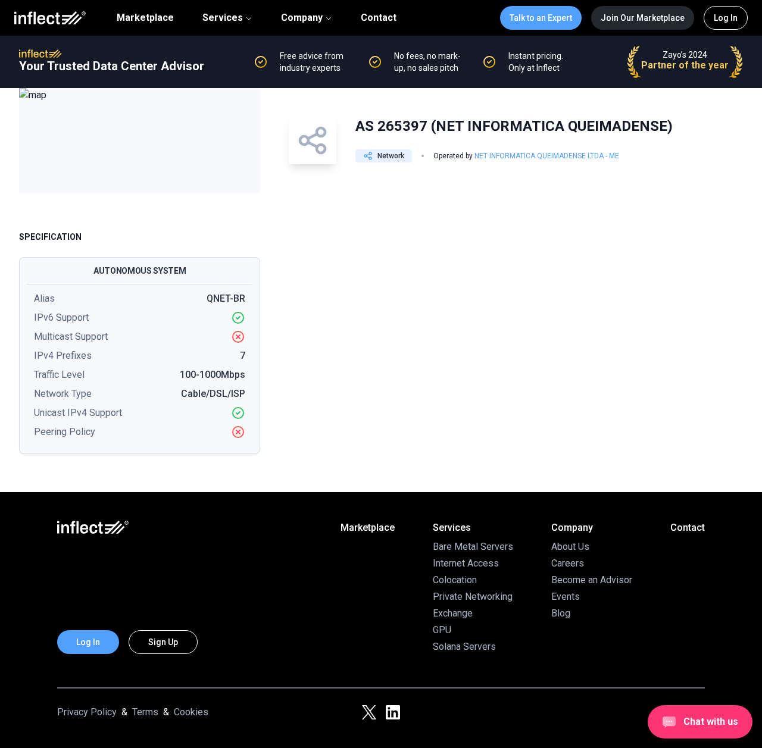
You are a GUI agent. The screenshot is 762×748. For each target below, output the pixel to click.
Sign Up (163, 642)
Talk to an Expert (541, 18)
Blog (560, 613)
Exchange (453, 613)
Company (302, 17)
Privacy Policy (87, 712)
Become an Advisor (591, 580)
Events (565, 596)
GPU (442, 630)
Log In (726, 18)
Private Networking (473, 596)
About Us (570, 546)
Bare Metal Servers (473, 546)
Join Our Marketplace (643, 18)
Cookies (191, 712)
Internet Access (466, 563)
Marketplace (145, 18)
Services (222, 17)
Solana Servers (464, 646)
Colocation (455, 580)
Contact (378, 18)
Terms (145, 712)
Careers (567, 563)
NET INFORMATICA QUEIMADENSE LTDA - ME (546, 156)
